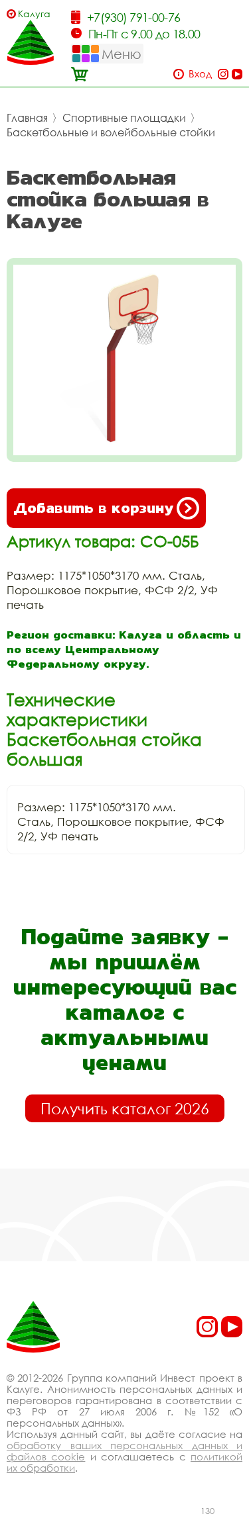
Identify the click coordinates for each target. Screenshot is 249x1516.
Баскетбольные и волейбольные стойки (111, 132)
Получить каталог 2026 (125, 1108)
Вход (200, 73)
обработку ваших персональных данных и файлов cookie (124, 1450)
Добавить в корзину (93, 508)
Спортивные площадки (124, 117)
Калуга (34, 13)
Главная (27, 117)
